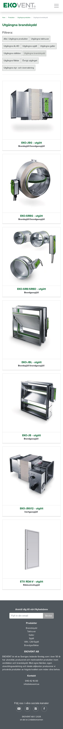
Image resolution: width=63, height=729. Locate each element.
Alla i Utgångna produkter (16, 39)
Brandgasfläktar (31, 645)
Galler (31, 635)
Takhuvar (31, 631)
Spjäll (31, 638)
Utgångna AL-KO (11, 46)
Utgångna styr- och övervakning (19, 67)
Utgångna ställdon (12, 53)
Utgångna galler (47, 46)
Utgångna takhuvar (40, 39)
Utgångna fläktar (11, 60)
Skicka (48, 615)
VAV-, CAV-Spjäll (31, 641)
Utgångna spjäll (29, 46)
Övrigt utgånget (29, 60)
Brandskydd (31, 628)
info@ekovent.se (31, 684)
